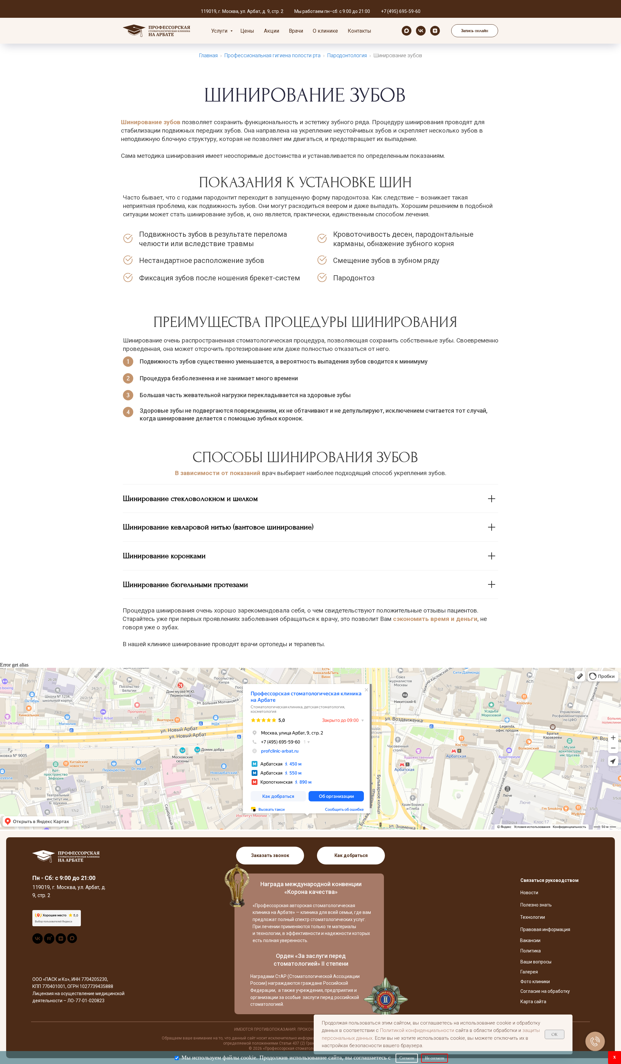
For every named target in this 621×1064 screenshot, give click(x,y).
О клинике (325, 31)
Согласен (406, 1058)
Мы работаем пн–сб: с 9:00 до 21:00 (332, 11)
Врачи (296, 31)
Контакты (359, 31)
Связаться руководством (549, 880)
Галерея (529, 971)
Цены (247, 31)
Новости (529, 892)
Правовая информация (545, 929)
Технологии (532, 917)
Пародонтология (347, 55)
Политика (530, 950)
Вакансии (530, 940)
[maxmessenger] (406, 31)
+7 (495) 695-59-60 (400, 11)
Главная (208, 55)
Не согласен (434, 1058)
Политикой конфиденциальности (417, 1030)
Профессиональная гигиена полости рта (272, 55)
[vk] (421, 31)
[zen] (435, 31)
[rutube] (49, 942)
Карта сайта (533, 1001)
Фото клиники (535, 981)
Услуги (220, 31)
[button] (474, 30)
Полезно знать (536, 904)
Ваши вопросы (535, 961)
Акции (271, 31)
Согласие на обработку (545, 991)
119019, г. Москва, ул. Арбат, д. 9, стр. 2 (242, 11)
